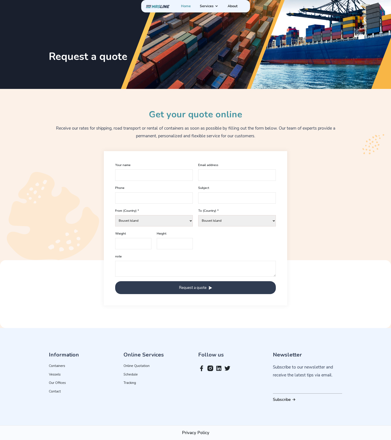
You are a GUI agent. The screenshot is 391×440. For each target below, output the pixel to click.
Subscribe (282, 399)
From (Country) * (127, 210)
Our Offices (57, 383)
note (118, 256)
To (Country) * (208, 210)
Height (161, 233)
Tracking (130, 383)
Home (186, 6)
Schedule (131, 374)
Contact (55, 391)
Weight (120, 233)
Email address (208, 165)
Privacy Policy (195, 433)
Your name (123, 165)
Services (207, 6)
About (233, 6)
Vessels (55, 374)
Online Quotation (137, 366)
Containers (57, 366)
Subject (203, 188)
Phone (119, 188)
